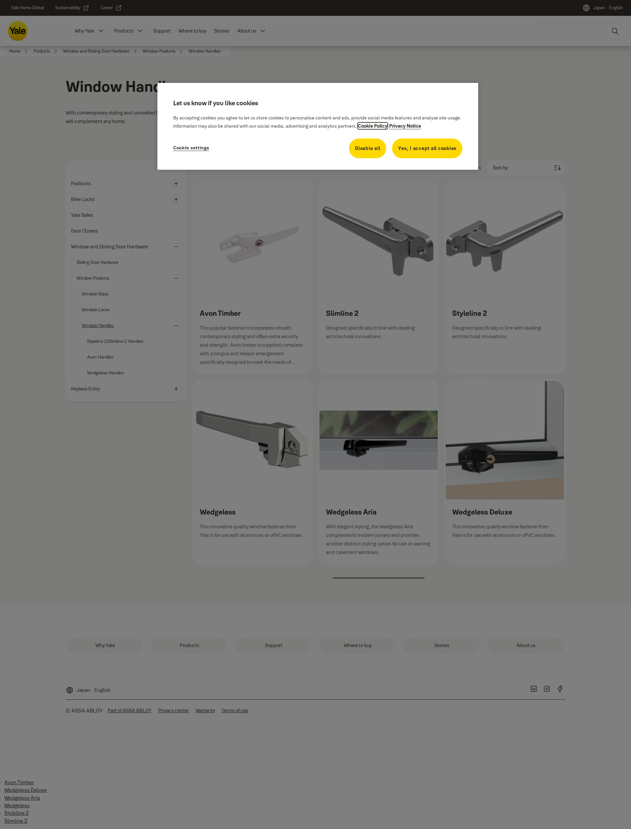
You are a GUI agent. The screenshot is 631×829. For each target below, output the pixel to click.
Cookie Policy (372, 126)
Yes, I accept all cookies (427, 148)
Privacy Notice (405, 126)
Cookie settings (191, 148)
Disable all (367, 148)
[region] (317, 126)
